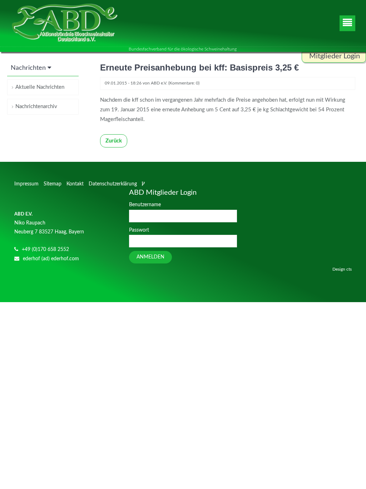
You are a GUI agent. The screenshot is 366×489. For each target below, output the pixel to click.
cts (349, 269)
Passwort (139, 230)
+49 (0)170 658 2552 (45, 249)
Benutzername (145, 204)
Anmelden (150, 257)
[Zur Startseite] (64, 23)
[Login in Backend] (144, 184)
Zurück (113, 141)
